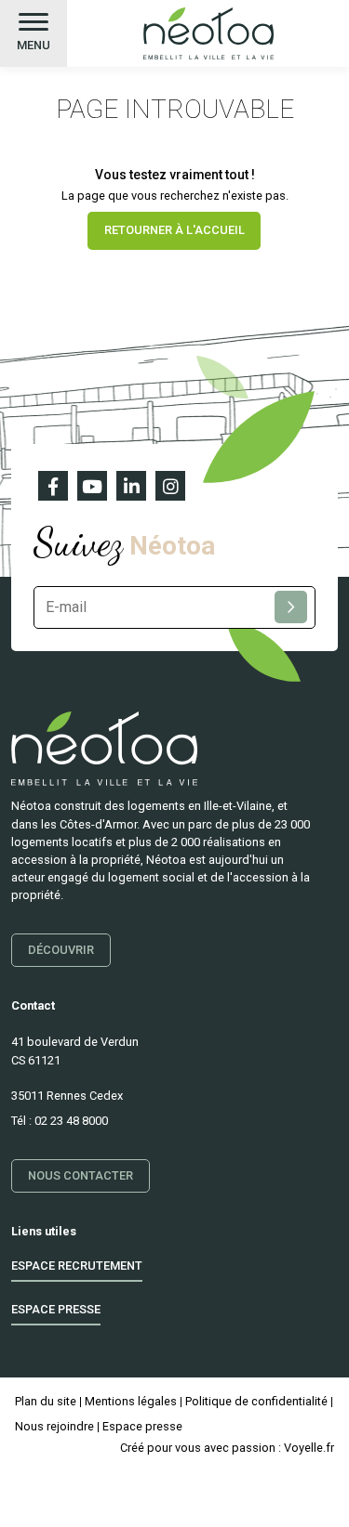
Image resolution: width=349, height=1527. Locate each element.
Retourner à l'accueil (174, 230)
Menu (33, 45)
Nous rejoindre (54, 1426)
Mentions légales (131, 1401)
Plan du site (45, 1401)
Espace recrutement (76, 1265)
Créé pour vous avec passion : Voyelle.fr (227, 1448)
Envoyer (291, 607)
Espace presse (56, 1309)
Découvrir (61, 950)
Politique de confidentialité (256, 1401)
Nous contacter (80, 1175)
